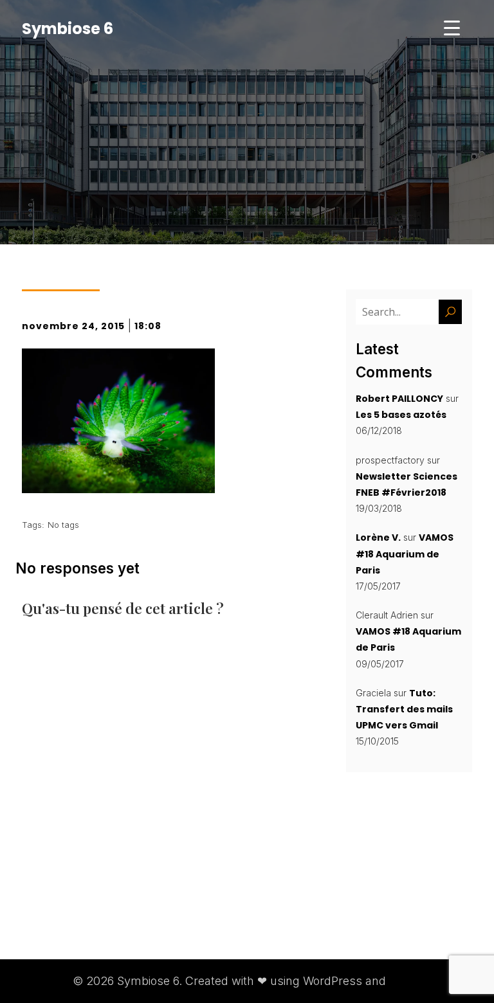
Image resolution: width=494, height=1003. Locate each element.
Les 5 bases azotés (401, 414)
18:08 (147, 326)
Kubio (405, 981)
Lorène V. (378, 537)
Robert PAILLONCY (399, 398)
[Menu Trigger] (452, 27)
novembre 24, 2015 (73, 326)
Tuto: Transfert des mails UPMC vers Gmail (404, 709)
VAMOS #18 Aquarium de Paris (404, 553)
